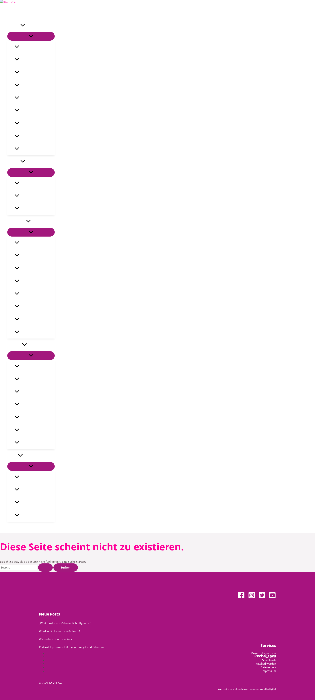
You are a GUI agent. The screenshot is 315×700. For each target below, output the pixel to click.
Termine (24, 443)
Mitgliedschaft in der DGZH (37, 332)
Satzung (24, 111)
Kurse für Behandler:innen (37, 366)
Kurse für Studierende (33, 392)
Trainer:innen (28, 417)
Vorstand (25, 72)
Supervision (27, 404)
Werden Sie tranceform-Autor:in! (59, 631)
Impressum (269, 671)
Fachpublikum (16, 221)
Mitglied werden (266, 663)
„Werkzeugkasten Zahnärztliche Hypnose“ (65, 623)
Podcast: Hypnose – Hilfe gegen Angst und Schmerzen (72, 647)
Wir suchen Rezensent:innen (56, 639)
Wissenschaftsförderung (35, 281)
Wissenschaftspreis (31, 294)
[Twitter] (262, 597)
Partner (24, 149)
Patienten (13, 162)
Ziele (22, 47)
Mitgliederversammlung (35, 98)
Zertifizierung (28, 430)
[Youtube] (272, 597)
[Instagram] (251, 597)
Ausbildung (14, 345)
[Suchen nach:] (26, 567)
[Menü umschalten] (31, 36)
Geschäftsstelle (29, 477)
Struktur (24, 60)
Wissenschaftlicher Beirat (36, 319)
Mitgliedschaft (28, 123)
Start (10, 13)
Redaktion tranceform (33, 502)
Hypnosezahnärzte (31, 515)
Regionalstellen (29, 490)
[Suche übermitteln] (45, 567)
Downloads (269, 660)
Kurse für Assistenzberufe (36, 379)
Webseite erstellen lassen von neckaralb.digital (247, 689)
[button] (22, 25)
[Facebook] (241, 597)
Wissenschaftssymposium (36, 306)
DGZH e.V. (13, 25)
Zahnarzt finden (30, 209)
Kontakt (12, 455)
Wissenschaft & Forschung (36, 268)
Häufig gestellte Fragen (34, 196)
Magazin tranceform (32, 136)
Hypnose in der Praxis (33, 243)
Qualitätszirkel (29, 85)
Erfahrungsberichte (32, 183)
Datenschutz (268, 667)
